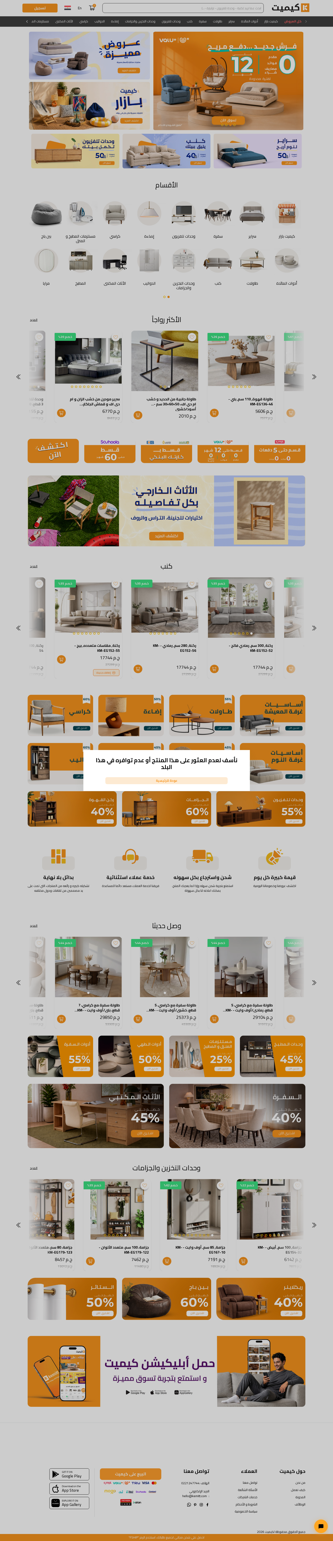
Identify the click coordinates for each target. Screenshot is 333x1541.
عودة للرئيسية (166, 781)
